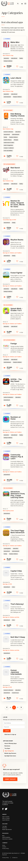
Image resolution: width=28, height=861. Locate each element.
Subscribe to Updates (7, 839)
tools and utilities (8, 150)
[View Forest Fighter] (6, 275)
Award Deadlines (6, 837)
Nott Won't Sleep (18, 637)
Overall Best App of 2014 (9, 219)
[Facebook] (2, 809)
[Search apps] (18, 3)
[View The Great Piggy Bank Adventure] (6, 533)
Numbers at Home (16, 418)
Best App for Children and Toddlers (12, 252)
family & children (8, 61)
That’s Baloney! (17, 604)
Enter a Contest (6, 818)
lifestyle (16, 139)
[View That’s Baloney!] (6, 606)
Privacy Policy (5, 848)
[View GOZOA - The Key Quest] (6, 381)
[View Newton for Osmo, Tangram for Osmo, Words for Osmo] (6, 203)
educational (14, 58)
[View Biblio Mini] (6, 44)
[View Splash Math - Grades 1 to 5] (6, 311)
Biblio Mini (15, 42)
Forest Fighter (16, 273)
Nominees (7, 746)
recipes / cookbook (8, 147)
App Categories (9, 751)
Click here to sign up (10, 734)
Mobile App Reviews (10, 753)
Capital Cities (16, 571)
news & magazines (8, 145)
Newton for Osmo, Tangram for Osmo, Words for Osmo (17, 204)
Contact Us (14, 857)
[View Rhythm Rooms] (6, 242)
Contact (4, 846)
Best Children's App (8, 55)
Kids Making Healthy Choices (18, 115)
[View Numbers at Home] (6, 419)
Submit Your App (10, 779)
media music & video (9, 142)
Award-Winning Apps (10, 743)
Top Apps (7, 748)
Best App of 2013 (7, 584)
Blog (3, 835)
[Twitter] (6, 809)
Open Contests (5, 816)
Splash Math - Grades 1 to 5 (17, 310)
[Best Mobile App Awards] (9, 3)
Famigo (14, 344)
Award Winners (5, 820)
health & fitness (7, 139)
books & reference (8, 131)
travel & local (15, 692)
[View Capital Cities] (6, 573)
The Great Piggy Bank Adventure (17, 532)
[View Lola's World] (6, 80)
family (21, 58)
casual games (7, 548)
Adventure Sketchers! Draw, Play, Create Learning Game (18, 495)
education (6, 58)
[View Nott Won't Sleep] (6, 639)
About (3, 845)
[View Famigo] (6, 346)
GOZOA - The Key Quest (16, 380)
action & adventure (8, 397)
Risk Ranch (15, 168)
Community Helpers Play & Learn (17, 457)
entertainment (7, 96)
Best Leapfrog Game (8, 510)
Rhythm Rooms (17, 240)
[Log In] (22, 3)
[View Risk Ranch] (6, 170)
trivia (13, 587)
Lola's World (16, 78)
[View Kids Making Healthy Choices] (6, 116)
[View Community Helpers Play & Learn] (6, 457)
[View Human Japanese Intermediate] (6, 672)
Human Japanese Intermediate (16, 672)
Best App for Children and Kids (11, 617)
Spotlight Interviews (10, 756)
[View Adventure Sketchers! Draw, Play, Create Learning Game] (6, 494)
